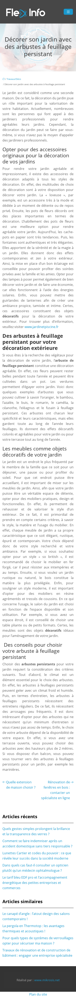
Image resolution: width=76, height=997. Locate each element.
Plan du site (38, 994)
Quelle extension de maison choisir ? (20, 785)
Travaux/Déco (14, 78)
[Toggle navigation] (68, 12)
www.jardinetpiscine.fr (42, 327)
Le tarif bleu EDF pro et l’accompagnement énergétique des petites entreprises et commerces (34, 882)
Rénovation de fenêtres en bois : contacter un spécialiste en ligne (55, 790)
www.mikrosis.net (47, 980)
